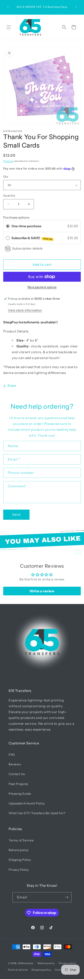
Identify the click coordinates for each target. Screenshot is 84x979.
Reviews (15, 764)
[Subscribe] (66, 897)
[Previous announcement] (8, 7)
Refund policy (19, 850)
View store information (25, 310)
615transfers (25, 963)
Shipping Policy (20, 860)
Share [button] (12, 386)
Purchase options (16, 217)
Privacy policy (67, 963)
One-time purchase (26, 226)
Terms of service (18, 969)
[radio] (8, 226)
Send (16, 514)
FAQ (12, 754)
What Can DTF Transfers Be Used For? (37, 813)
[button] (8, 27)
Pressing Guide (20, 794)
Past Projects (18, 784)
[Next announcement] (76, 7)
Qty (5, 176)
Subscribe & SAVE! (32, 238)
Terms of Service (21, 840)
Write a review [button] (42, 591)
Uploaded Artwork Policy (27, 803)
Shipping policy (41, 969)
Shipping (8, 161)
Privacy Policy (19, 870)
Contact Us (17, 774)
